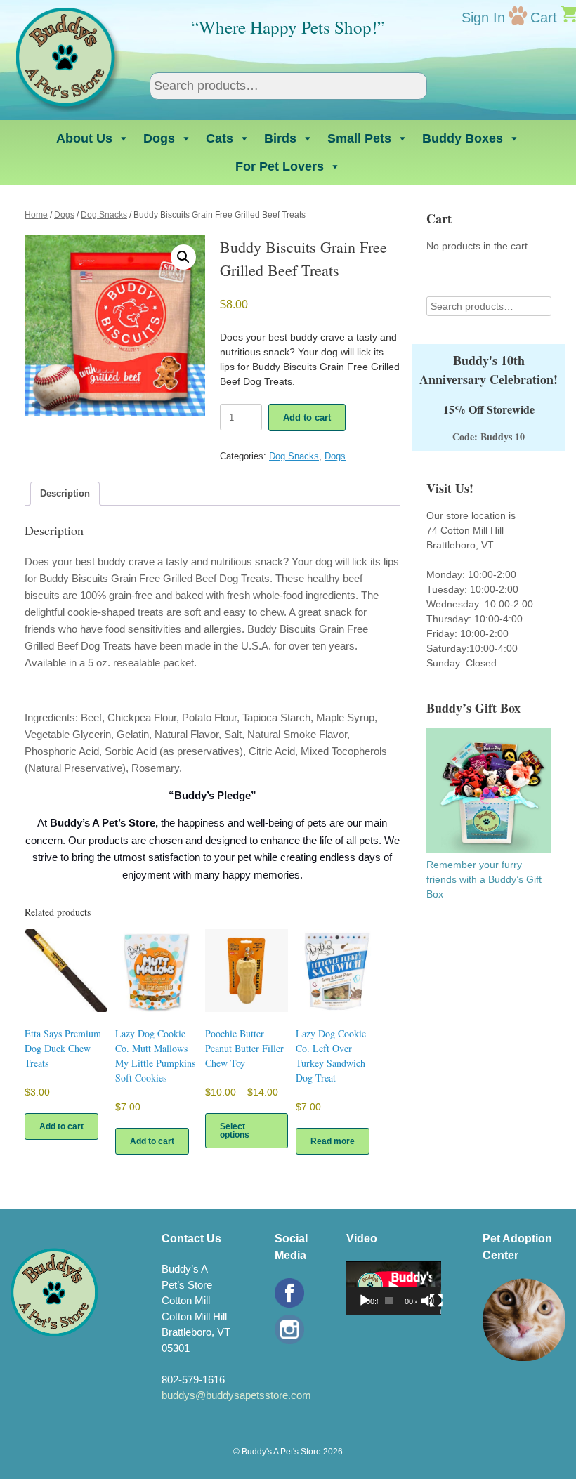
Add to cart (307, 417)
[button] (183, 257)
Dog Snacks (104, 215)
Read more (332, 1141)
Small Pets (359, 138)
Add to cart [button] (61, 1126)
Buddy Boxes (462, 138)
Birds (280, 138)
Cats (219, 138)
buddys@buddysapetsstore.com (236, 1395)
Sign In (483, 17)
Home (36, 215)
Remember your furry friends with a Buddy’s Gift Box (484, 879)
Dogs (159, 138)
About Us (84, 138)
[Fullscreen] (436, 1301)
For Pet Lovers (279, 166)
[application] (393, 1288)
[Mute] (428, 1301)
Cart (543, 17)
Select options (234, 1131)
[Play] (365, 1301)
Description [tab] (65, 493)
